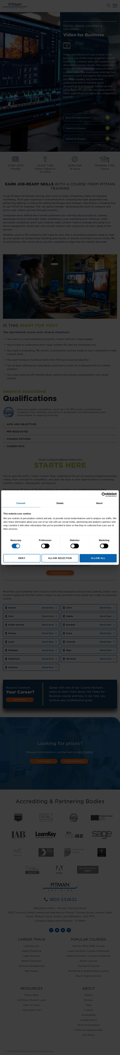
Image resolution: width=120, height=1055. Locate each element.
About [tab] (99, 503)
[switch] (45, 546)
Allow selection (60, 558)
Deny (21, 558)
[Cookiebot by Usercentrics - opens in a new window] (104, 495)
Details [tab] (60, 503)
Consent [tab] (20, 503)
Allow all (98, 558)
